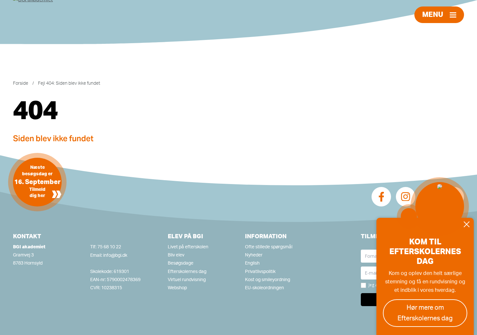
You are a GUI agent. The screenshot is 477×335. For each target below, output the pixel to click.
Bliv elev (176, 255)
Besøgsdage (180, 263)
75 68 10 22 (109, 247)
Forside (20, 83)
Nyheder (254, 255)
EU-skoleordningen (264, 288)
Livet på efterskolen (188, 247)
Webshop (177, 288)
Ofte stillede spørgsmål (268, 247)
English (252, 263)
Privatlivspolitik (260, 271)
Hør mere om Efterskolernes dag (425, 313)
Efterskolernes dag (187, 271)
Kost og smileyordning (267, 280)
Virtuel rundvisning (187, 280)
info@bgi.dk (115, 255)
